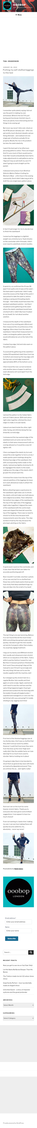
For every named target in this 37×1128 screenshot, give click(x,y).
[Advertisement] (18, 37)
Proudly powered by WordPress (13, 1123)
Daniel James (18, 869)
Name (7, 927)
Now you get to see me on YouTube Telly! (18, 965)
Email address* (10, 918)
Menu (20, 15)
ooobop (19, 4)
